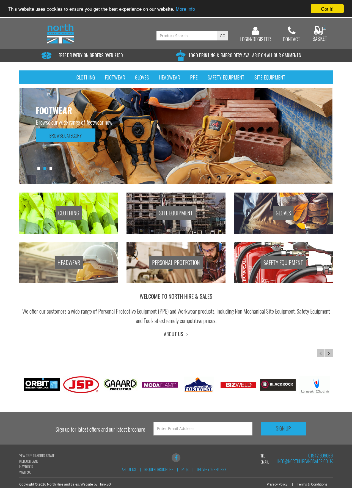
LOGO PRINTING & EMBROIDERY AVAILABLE (245, 55)
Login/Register (255, 39)
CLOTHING (68, 213)
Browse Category (66, 135)
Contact (291, 39)
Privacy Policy (277, 484)
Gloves (142, 77)
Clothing (85, 77)
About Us (175, 334)
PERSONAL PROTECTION (176, 262)
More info (185, 9)
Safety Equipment (226, 77)
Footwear (115, 77)
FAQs (185, 469)
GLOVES (283, 213)
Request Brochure (158, 469)
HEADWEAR (68, 262)
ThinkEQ (104, 484)
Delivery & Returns (211, 469)
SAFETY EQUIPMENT (283, 262)
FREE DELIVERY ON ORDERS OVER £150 (91, 55)
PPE (194, 77)
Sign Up (283, 428)
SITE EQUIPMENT (176, 213)
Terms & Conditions (312, 484)
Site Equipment (269, 77)
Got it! (327, 8)
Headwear (169, 77)
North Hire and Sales (63, 484)
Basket (319, 38)
